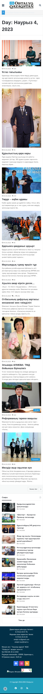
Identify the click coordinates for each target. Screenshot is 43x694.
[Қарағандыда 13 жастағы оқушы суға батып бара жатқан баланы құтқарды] (8, 610)
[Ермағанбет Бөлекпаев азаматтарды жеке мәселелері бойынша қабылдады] (8, 562)
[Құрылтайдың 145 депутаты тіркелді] (8, 528)
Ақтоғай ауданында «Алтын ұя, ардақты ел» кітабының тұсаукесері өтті (28, 587)
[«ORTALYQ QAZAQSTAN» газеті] (21, 5)
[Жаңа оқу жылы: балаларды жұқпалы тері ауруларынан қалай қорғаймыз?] (8, 539)
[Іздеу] (40, 6)
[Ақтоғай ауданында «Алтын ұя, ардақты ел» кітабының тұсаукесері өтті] (8, 587)
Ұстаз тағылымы (12, 72)
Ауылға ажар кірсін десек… (18, 283)
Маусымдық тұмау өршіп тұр (19, 264)
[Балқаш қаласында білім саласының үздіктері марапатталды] (8, 576)
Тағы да (21, 620)
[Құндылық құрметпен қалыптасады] (8, 507)
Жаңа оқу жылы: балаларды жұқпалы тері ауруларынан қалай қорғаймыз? (29, 538)
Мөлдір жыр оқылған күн (17, 467)
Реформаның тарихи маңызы (19, 418)
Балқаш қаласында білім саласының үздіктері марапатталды (27, 575)
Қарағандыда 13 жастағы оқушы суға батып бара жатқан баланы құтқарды (27, 609)
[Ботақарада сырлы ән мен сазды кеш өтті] (8, 599)
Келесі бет (33, 489)
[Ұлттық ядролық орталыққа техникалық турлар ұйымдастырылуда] (8, 550)
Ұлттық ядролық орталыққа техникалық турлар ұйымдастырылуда (28, 550)
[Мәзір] (3, 6)
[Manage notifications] (5, 689)
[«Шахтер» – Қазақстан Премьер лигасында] (8, 518)
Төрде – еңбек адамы (14, 199)
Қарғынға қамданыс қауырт (18, 246)
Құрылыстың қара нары (16, 153)
